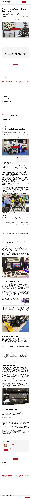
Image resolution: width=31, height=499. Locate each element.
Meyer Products (9, 168)
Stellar (18, 168)
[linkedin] (14, 19)
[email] (18, 19)
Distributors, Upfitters (5, 6)
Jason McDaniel (4, 134)
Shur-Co (14, 168)
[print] (28, 19)
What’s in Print (4, 126)
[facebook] (12, 19)
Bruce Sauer (4, 16)
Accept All (27, 497)
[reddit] (16, 19)
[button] (2, 2)
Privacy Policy (3, 497)
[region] (15, 497)
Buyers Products (20, 167)
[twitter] (15, 19)
